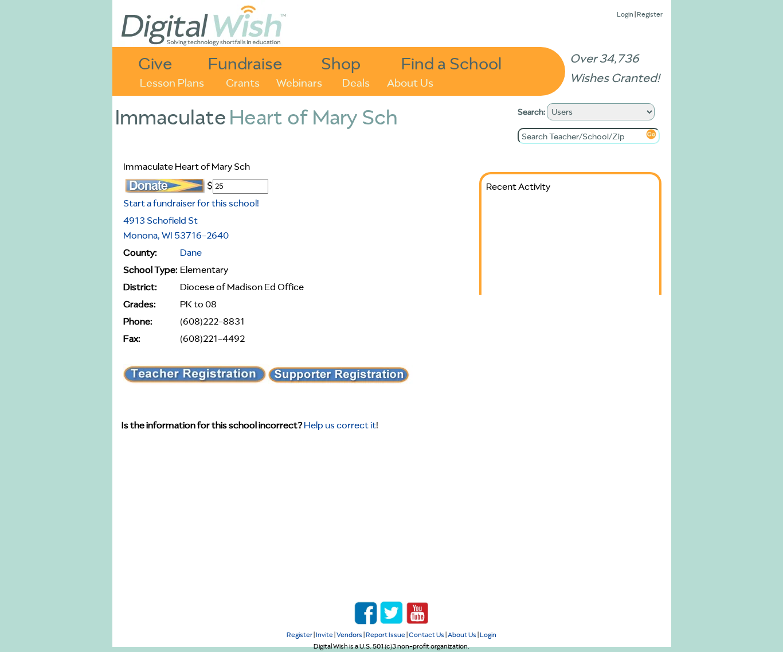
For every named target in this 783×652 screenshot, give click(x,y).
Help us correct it (340, 425)
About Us (410, 81)
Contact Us (426, 634)
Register (650, 14)
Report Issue (385, 634)
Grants (243, 81)
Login (625, 14)
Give (155, 62)
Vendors (349, 634)
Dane (191, 252)
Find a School (451, 62)
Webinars (299, 81)
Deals (356, 81)
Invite (324, 634)
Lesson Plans (172, 81)
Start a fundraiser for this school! (191, 203)
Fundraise (245, 62)
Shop (341, 62)
